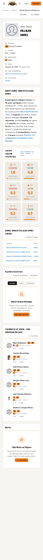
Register (36, 3)
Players (14, 10)
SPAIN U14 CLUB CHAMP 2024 (18, 261)
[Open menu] (4, 3)
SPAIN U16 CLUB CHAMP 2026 (18, 252)
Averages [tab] (12, 283)
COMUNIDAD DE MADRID (16, 138)
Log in (26, 3)
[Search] (19, 3)
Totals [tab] (21, 283)
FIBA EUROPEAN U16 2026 (16, 74)
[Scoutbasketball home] (12, 3)
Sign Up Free (23, 314)
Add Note (23, 460)
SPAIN (7, 81)
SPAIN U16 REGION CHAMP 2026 (19, 256)
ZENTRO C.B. (29, 135)
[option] (21, 345)
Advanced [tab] (30, 283)
